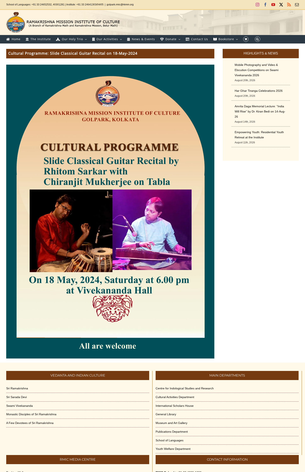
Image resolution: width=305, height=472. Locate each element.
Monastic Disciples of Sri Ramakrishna (31, 414)
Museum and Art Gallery (171, 423)
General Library (166, 414)
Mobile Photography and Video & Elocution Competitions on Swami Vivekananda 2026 (256, 70)
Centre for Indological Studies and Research (185, 388)
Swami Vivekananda (19, 405)
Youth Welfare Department (173, 448)
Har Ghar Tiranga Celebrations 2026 (259, 90)
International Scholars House (175, 405)
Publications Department (172, 431)
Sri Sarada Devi (16, 397)
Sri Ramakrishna (17, 388)
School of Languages (169, 440)
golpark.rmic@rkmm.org (120, 4)
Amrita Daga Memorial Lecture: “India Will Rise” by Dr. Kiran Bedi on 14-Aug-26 (260, 111)
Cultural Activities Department (175, 397)
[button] (257, 39)
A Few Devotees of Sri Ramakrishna (30, 423)
